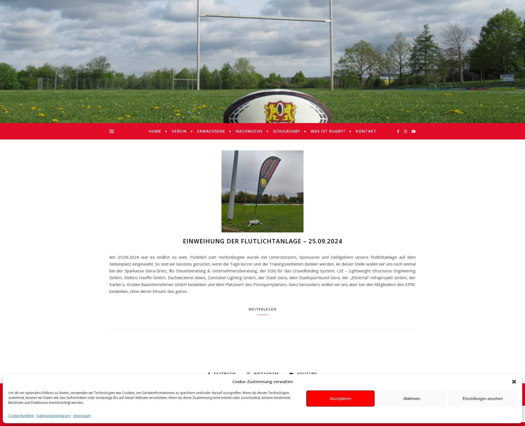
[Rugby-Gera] (262, 61)
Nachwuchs (249, 131)
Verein (179, 131)
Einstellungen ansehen (483, 398)
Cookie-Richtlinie (21, 415)
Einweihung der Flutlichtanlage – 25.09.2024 (262, 241)
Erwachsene (211, 131)
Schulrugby (286, 131)
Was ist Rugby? (328, 131)
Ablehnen (411, 398)
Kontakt (366, 131)
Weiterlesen (263, 309)
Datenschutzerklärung (54, 415)
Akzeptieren (340, 398)
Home (155, 131)
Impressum (82, 415)
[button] (514, 381)
